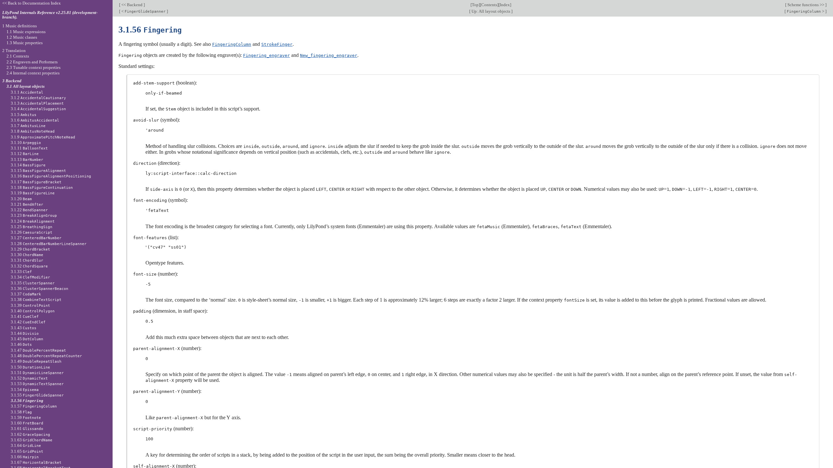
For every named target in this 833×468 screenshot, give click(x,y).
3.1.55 (37, 395)
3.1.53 (37, 383)
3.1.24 (33, 221)
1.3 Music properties (25, 42)
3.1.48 (46, 355)
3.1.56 (27, 400)
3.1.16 (51, 176)
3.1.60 (27, 423)
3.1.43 (23, 327)
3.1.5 (23, 114)
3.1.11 (29, 148)
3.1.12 (25, 153)
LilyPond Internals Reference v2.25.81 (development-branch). (50, 15)
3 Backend (11, 80)
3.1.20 (21, 198)
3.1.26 (31, 232)
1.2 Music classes (22, 37)
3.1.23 (34, 215)
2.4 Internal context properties (33, 73)
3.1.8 (33, 131)
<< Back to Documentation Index (31, 3)
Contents (489, 4)
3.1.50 (30, 367)
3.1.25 (31, 226)
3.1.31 (27, 260)
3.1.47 (38, 350)
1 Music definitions (19, 25)
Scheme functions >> (805, 4)
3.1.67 (36, 462)
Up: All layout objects (491, 11)
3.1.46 (21, 344)
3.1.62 (30, 434)
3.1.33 (21, 271)
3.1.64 (26, 445)
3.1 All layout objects (26, 86)
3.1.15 (38, 170)
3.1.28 (49, 243)
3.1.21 (27, 204)
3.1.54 (25, 389)
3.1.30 (27, 254)
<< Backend (131, 4)
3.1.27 (36, 237)
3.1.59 (26, 417)
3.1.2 (38, 97)
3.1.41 (25, 316)
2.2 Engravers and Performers (32, 61)
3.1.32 (29, 266)
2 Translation (14, 50)
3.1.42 (28, 321)
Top (475, 4)
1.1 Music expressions (26, 31)
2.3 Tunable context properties (34, 67)
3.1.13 (27, 159)
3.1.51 (37, 372)
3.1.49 (36, 361)
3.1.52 (29, 378)
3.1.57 (34, 406)
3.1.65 (27, 451)
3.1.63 (31, 439)
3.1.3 (37, 103)
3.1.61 (27, 428)
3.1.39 (30, 305)
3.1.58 (21, 412)
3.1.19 (33, 192)
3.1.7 (28, 125)
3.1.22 (29, 209)
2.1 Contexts (18, 56)
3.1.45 (27, 338)
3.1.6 (35, 120)
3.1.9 (43, 137)
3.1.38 (36, 299)
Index (505, 4)
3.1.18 (42, 187)
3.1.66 (25, 456)
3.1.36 (39, 288)
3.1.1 (27, 92)
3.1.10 (26, 142)
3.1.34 (30, 277)
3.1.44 (25, 333)
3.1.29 (30, 249)
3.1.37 (26, 294)
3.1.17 (36, 181)
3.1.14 (28, 164)
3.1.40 (33, 310)
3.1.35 (33, 282)
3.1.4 (38, 108)
